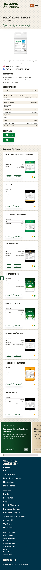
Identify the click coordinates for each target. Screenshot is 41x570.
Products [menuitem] (7, 493)
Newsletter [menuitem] (8, 527)
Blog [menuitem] (5, 501)
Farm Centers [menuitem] (7, 541)
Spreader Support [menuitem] (11, 512)
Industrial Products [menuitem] (9, 544)
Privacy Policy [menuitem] (7, 552)
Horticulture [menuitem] (8, 481)
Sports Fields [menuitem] (9, 474)
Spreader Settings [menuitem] (11, 508)
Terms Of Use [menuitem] (7, 555)
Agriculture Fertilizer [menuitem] (9, 538)
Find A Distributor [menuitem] (11, 505)
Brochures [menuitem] (8, 497)
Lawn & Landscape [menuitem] (12, 478)
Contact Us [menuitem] (8, 520)
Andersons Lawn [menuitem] (8, 535)
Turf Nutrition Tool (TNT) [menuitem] (14, 516)
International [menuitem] (9, 485)
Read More (8, 449)
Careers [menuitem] (5, 549)
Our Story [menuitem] (7, 523)
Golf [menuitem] (5, 470)
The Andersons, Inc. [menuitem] (9, 546)
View (9, 177)
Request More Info (21, 25)
